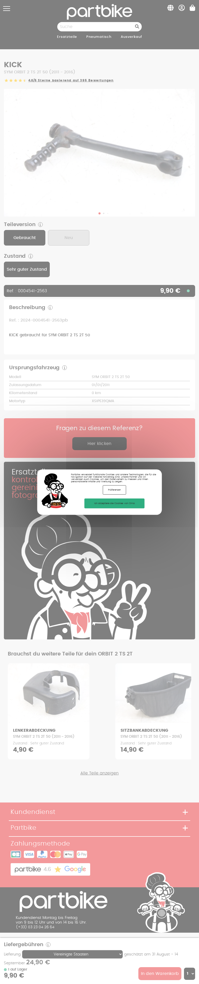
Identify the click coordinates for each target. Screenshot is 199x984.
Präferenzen (114, 489)
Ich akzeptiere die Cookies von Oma (114, 503)
